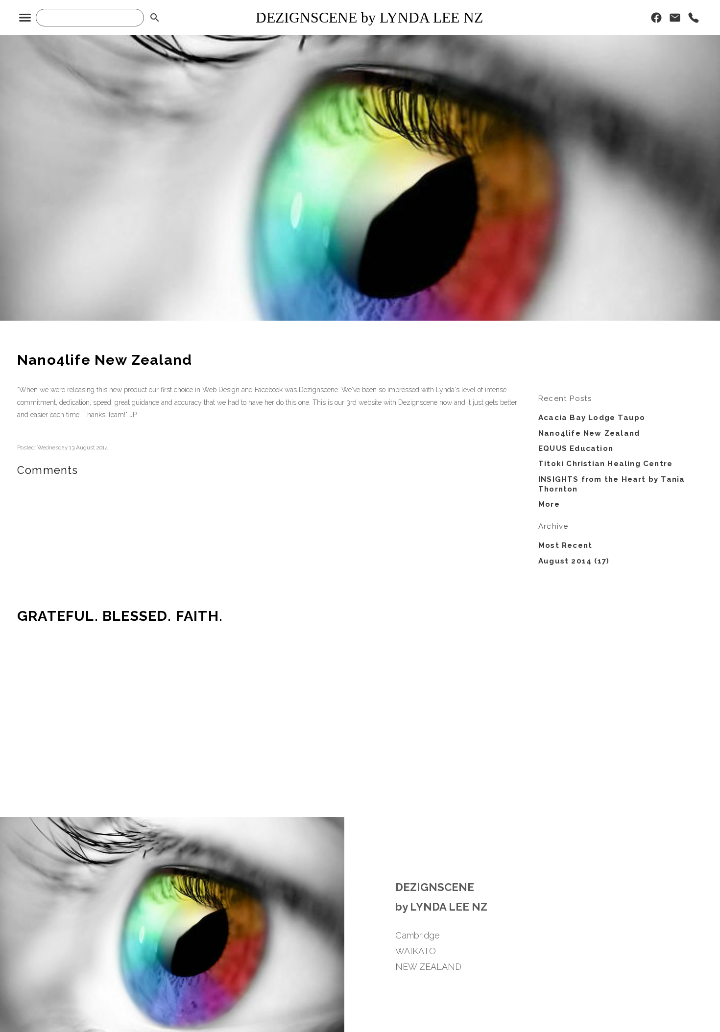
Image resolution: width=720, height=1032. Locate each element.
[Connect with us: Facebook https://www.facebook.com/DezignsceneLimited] (656, 20)
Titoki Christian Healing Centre (605, 463)
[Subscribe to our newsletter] (675, 20)
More (549, 504)
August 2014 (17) (573, 561)
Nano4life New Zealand (589, 433)
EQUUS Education (575, 448)
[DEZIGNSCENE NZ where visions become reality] (360, 318)
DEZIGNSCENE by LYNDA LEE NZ (369, 17)
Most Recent (565, 545)
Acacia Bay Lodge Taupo (591, 417)
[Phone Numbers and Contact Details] (693, 20)
